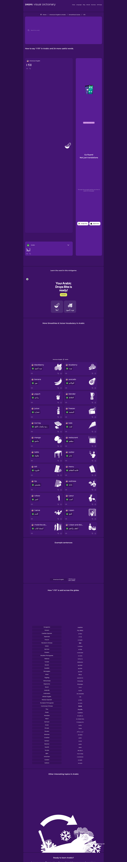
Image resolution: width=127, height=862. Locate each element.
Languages (79, 4)
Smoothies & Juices (74, 14)
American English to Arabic (57, 14)
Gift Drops (99, 4)
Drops (73, 4)
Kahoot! (88, 4)
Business (93, 4)
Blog (84, 4)
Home (44, 14)
